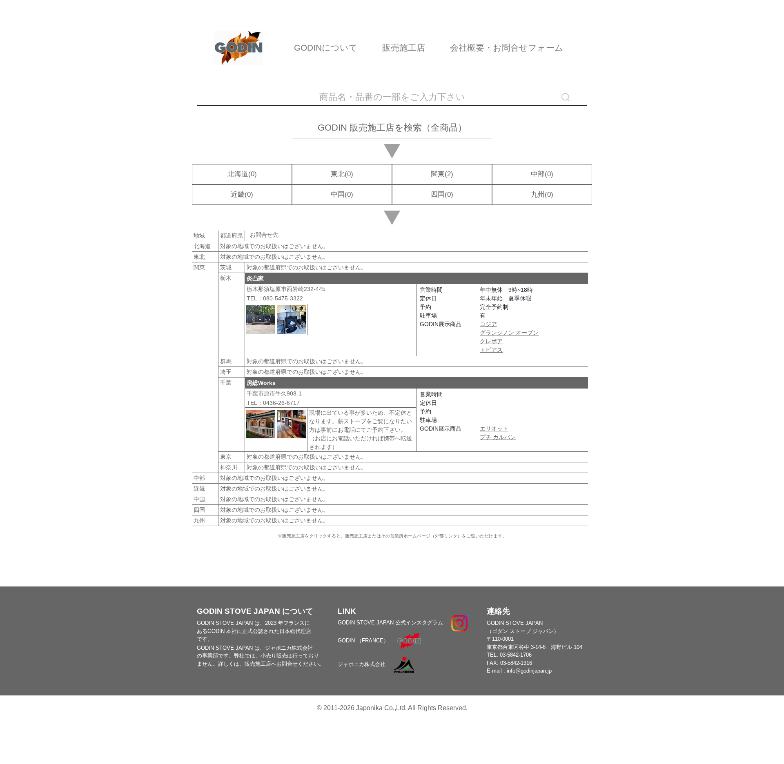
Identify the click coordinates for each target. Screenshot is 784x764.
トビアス (491, 349)
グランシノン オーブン (509, 332)
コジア (488, 324)
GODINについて (326, 47)
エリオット (494, 428)
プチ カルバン (498, 437)
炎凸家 (255, 278)
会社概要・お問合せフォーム (507, 47)
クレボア (491, 341)
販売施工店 (403, 47)
